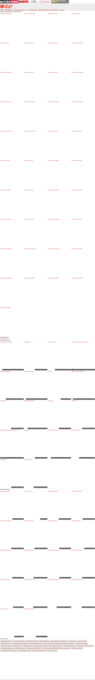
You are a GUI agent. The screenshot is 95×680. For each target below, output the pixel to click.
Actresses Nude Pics (33, 10)
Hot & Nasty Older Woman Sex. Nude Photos (20, 643)
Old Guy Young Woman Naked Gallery (24, 650)
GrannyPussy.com (54, 10)
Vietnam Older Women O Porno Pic (81, 643)
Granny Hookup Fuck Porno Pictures (35, 643)
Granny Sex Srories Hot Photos (19, 641)
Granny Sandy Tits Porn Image (20, 648)
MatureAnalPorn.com (4, 337)
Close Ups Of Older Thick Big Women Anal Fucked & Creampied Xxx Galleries (56, 648)
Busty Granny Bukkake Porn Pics (6, 641)
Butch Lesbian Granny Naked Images (39, 650)
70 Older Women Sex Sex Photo (32, 641)
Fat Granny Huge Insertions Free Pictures (34, 648)
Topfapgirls (9, 10)
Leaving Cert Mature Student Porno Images (8, 650)
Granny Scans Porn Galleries (44, 641)
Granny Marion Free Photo (82, 641)
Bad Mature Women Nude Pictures (7, 648)
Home (3, 10)
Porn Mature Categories (20, 10)
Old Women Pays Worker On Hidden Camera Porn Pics (64, 643)
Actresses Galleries (45, 10)
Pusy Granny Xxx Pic (72, 641)
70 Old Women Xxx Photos (48, 643)
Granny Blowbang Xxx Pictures (77, 648)
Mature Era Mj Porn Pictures (6, 643)
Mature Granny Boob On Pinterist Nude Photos (59, 641)
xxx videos (61, 10)
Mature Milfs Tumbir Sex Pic (52, 650)
